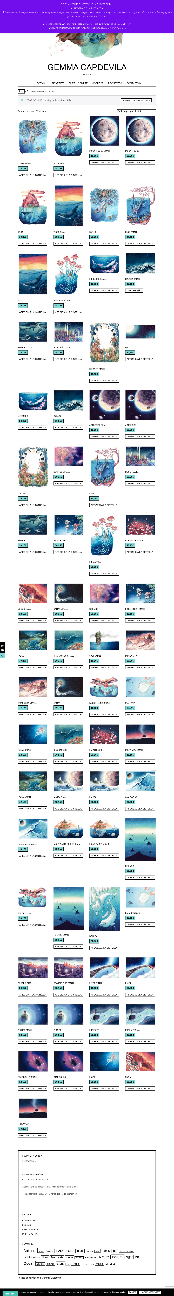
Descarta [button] (121, 28)
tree (67, 1264)
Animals (29, 1250)
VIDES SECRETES (88, 1264)
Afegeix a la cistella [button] (32, 175)
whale (99, 1263)
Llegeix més (134, 290)
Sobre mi (98, 83)
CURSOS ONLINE (30, 1220)
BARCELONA (65, 1250)
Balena (49, 1251)
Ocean (28, 1263)
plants (50, 1263)
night (128, 1257)
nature (117, 1257)
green (122, 1251)
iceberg (130, 1251)
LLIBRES (26, 1225)
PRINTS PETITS (30, 1234)
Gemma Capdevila (87, 67)
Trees (75, 1263)
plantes (40, 1264)
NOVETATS (58, 83)
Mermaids (57, 1257)
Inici (21, 91)
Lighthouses (31, 1257)
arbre (41, 1251)
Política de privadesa (28, 1278)
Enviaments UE (29, 1160)
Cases (89, 1251)
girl (115, 1250)
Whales (111, 1263)
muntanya (90, 1257)
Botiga (41, 83)
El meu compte (78, 83)
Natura (104, 1257)
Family (106, 1250)
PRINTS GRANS (30, 1229)
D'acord (132, 1292)
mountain (79, 1258)
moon (69, 1257)
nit (137, 1257)
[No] (171, 1292)
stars (60, 1263)
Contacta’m (134, 83)
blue (80, 1250)
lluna (45, 1257)
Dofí (97, 1251)
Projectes (115, 83)
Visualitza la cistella (136, 100)
